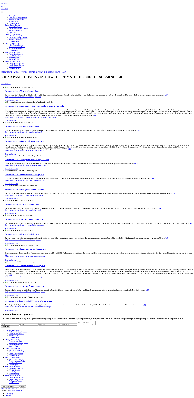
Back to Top (24, 388)
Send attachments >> (11, 100)
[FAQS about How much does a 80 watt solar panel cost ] (23, 132)
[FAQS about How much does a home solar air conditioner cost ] (25, 256)
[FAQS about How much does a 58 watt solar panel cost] (23, 97)
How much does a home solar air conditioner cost (25, 249)
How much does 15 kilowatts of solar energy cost (25, 266)
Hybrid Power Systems (12, 34)
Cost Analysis (13, 50)
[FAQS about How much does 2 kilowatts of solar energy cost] (25, 180)
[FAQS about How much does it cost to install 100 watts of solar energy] (28, 307)
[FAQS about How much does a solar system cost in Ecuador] (24, 195)
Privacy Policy (5, 388)
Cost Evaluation (14, 23)
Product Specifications (16, 30)
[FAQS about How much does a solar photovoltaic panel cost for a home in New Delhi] (33, 117)
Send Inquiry (9, 393)
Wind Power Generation (12, 43)
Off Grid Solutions (15, 56)
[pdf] (166, 95)
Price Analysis (13, 32)
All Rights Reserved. (16, 390)
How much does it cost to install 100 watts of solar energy (28, 301)
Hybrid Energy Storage (16, 65)
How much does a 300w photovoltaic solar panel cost (27, 160)
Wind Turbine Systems (16, 45)
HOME (3, 72)
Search (23, 386)
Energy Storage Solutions (13, 61)
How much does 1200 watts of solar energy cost (24, 286)
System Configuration (16, 39)
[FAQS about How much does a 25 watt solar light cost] (23, 210)
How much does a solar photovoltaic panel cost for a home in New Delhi (34, 106)
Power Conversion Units (17, 47)
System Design (13, 21)
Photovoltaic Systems (16, 54)
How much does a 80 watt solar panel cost (22, 126)
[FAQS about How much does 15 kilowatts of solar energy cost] (25, 277)
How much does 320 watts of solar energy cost (24, 219)
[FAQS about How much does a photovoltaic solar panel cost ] (25, 150)
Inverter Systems (14, 58)
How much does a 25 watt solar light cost (22, 204)
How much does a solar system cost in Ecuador (24, 189)
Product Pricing (14, 59)
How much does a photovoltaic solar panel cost (24, 141)
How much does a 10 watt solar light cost (22, 234)
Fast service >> (6, 84)
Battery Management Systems (18, 28)
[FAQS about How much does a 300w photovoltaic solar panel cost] (26, 165)
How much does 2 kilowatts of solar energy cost (24, 175)
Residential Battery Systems (18, 18)
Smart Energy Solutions (16, 19)
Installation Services (15, 48)
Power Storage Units (15, 27)
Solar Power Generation (12, 52)
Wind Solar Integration (16, 36)
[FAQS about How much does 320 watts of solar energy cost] (24, 225)
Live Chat (8, 395)
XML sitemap (15, 388)
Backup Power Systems (16, 63)
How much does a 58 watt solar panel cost (22, 91)
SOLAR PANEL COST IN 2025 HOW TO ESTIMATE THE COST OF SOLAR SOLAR (36, 72)
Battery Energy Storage (12, 25)
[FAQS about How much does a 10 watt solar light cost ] (23, 240)
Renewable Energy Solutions (18, 38)
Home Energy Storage (12, 16)
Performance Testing (15, 67)
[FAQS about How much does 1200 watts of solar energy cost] (25, 292)
